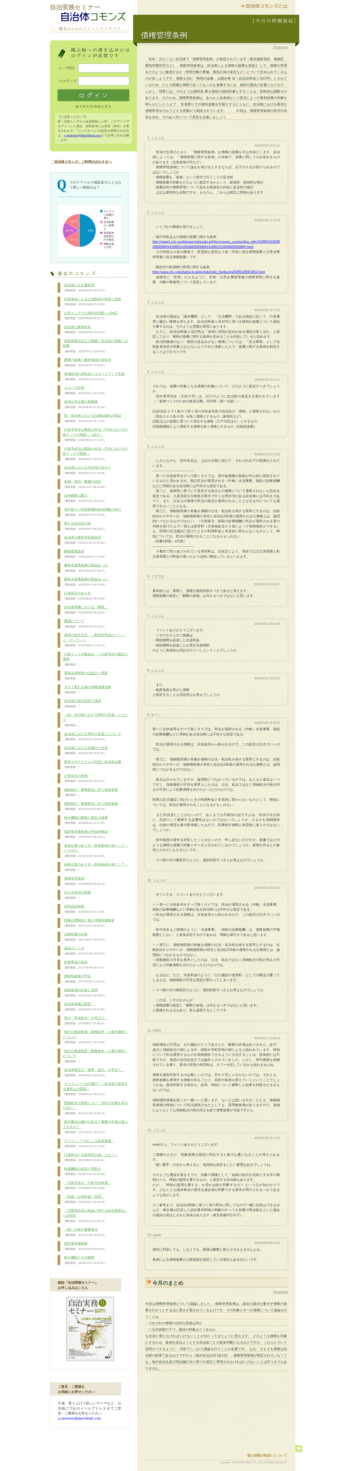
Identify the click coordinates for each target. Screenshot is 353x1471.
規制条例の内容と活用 (84, 992)
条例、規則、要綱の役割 (84, 484)
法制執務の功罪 (84, 936)
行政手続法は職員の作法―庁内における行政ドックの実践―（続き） (95, 434)
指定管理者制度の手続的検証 (85, 834)
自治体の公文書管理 (84, 287)
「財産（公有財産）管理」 (84, 1199)
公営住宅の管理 (84, 778)
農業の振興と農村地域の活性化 (87, 362)
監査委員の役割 (84, 964)
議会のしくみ (84, 950)
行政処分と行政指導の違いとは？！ (90, 1157)
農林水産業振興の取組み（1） (86, 581)
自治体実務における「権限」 (85, 609)
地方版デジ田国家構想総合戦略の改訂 (92, 511)
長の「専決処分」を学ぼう (85, 1020)
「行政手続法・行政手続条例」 (87, 1185)
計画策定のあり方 (84, 595)
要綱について (84, 623)
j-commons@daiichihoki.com (82, 135)
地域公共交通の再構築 (84, 404)
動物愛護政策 (84, 553)
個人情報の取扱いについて (267, 1455)
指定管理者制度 (84, 1246)
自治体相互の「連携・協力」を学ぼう (94, 1072)
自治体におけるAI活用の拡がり (87, 470)
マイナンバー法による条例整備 (88, 1143)
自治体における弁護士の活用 (85, 750)
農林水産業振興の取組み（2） (86, 567)
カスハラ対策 (84, 390)
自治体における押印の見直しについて (92, 736)
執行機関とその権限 (84, 1260)
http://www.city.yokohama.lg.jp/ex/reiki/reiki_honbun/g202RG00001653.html (208, 272)
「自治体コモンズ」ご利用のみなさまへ (81, 162)
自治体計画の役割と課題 (82, 703)
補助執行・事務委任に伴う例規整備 (90, 792)
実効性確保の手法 (84, 978)
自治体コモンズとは (267, 6)
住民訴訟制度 (84, 908)
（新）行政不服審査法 (84, 1232)
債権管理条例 (84, 880)
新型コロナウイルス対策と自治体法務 (92, 764)
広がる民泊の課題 (77, 894)
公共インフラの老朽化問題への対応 (90, 315)
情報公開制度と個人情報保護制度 (88, 922)
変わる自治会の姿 (84, 525)
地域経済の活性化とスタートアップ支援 (94, 376)
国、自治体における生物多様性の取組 (92, 418)
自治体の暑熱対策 (84, 329)
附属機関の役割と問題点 (84, 1171)
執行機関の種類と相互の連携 (85, 820)
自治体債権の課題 (84, 1006)
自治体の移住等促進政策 (84, 539)
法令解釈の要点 (84, 498)
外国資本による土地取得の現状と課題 (92, 301)
